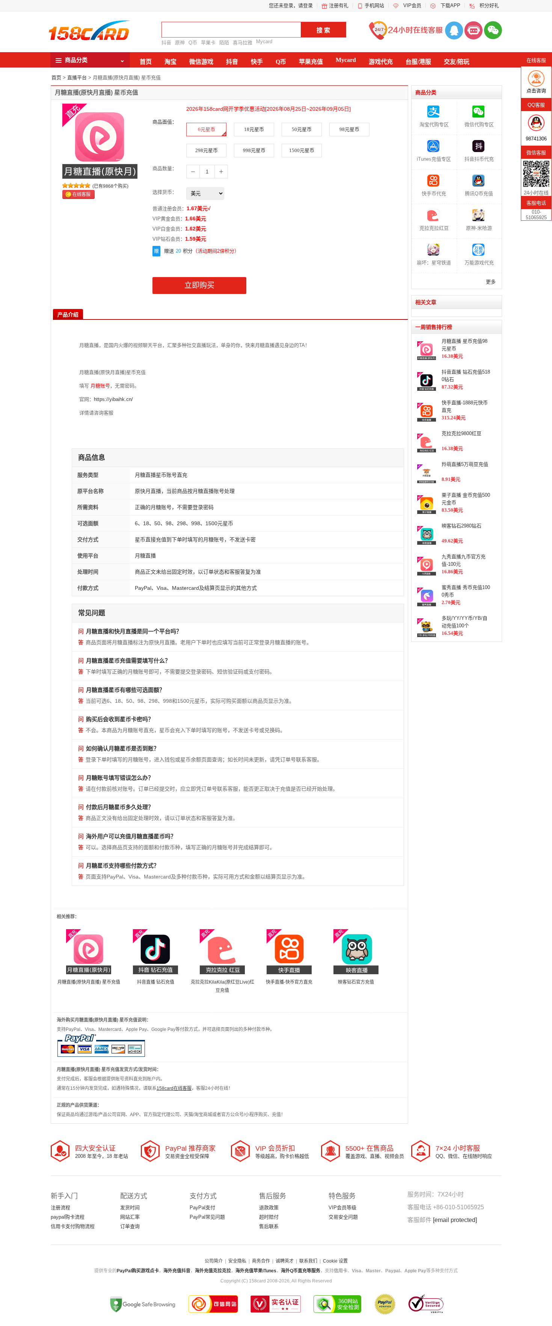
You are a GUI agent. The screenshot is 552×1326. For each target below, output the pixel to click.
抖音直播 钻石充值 (155, 982)
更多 (491, 282)
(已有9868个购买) (110, 186)
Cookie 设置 (335, 1261)
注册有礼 (338, 5)
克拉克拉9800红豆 (461, 433)
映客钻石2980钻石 (461, 526)
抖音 (166, 42)
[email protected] (455, 1220)
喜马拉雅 (242, 42)
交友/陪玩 (456, 62)
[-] (193, 171)
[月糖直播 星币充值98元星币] (88, 951)
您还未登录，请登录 (291, 5)
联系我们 (308, 1261)
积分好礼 (489, 5)
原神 (180, 42)
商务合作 (261, 1261)
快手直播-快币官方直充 (289, 982)
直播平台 (77, 77)
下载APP (450, 5)
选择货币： (164, 192)
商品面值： (164, 122)
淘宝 (170, 62)
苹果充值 (311, 62)
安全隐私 (237, 1261)
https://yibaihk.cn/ (113, 399)
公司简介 (214, 1261)
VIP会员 (412, 5)
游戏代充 (381, 62)
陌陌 (224, 42)
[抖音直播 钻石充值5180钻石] (155, 951)
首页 (146, 62)
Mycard (264, 41)
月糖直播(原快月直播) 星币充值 (88, 982)
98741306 (536, 139)
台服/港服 (418, 62)
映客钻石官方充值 (356, 982)
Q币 (193, 42)
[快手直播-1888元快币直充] (289, 951)
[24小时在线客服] (473, 30)
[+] (221, 171)
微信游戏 (201, 62)
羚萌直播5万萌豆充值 (465, 464)
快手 (257, 62)
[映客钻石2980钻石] (356, 951)
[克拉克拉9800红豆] (222, 951)
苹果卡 (208, 42)
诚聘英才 (285, 1261)
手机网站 (374, 5)
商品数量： (164, 168)
